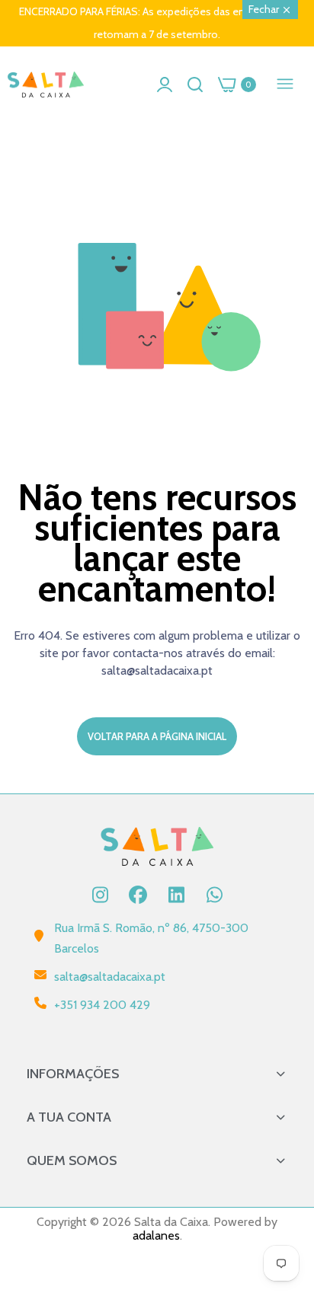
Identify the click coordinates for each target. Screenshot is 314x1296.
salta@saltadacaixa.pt (109, 976)
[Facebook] (138, 894)
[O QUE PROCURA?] (195, 84)
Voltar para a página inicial (157, 736)
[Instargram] (100, 894)
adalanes (156, 1235)
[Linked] (176, 894)
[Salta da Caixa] (46, 85)
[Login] (164, 84)
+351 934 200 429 (102, 1005)
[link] (283, 1170)
